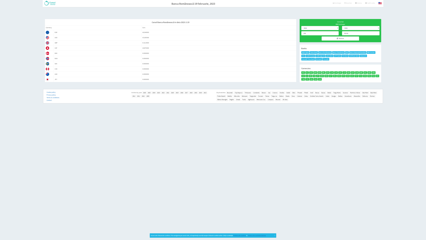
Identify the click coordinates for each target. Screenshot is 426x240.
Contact (49, 100)
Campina (270, 100)
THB (303, 79)
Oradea (282, 93)
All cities (285, 100)
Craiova (275, 93)
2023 (158, 93)
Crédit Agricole (320, 56)
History (359, 3)
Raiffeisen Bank (354, 56)
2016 (191, 93)
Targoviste (253, 96)
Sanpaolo (363, 56)
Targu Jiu (274, 96)
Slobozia (365, 96)
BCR (347, 52)
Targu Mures (337, 93)
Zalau (306, 96)
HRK (373, 73)
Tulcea (267, 96)
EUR (357, 73)
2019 (177, 93)
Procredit (326, 59)
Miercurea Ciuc (261, 100)
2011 (138, 96)
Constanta (256, 93)
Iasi (269, 93)
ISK (314, 76)
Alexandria (357, 96)
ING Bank (318, 59)
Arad (311, 93)
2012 (133, 96)
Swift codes (371, 3)
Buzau (323, 93)
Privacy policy (51, 95)
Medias (340, 96)
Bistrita (230, 96)
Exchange (337, 3)
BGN (319, 73)
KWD (326, 76)
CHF (336, 73)
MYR (343, 76)
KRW (322, 76)
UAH (311, 79)
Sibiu (293, 93)
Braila (329, 93)
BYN (327, 73)
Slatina (281, 96)
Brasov (264, 93)
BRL (323, 73)
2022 (163, 93)
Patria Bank (313, 52)
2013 (205, 93)
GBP (361, 73)
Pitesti (306, 93)
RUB (373, 76)
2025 (149, 93)
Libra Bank (329, 56)
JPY (318, 76)
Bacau (317, 93)
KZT (330, 76)
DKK (348, 73)
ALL (307, 73)
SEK (377, 76)
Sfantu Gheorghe (222, 100)
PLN (360, 76)
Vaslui (327, 96)
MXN (339, 76)
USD (315, 79)
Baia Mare (373, 93)
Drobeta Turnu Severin (316, 96)
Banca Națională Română (358, 52)
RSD (369, 76)
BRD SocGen (371, 52)
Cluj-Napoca (238, 93)
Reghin (232, 100)
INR (310, 76)
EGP (352, 73)
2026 (144, 93)
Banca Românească (325, 52)
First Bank (345, 56)
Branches (348, 3)
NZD (352, 76)
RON (365, 76)
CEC (303, 56)
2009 (147, 96)
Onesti (238, 100)
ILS (307, 76)
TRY (307, 79)
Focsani (260, 96)
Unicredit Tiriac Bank (308, 59)
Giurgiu (334, 96)
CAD (332, 73)
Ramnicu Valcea (355, 93)
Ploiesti (300, 93)
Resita (287, 96)
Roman (372, 96)
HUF (303, 76)
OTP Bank (337, 56)
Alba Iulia (237, 96)
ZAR (320, 79)
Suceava (345, 93)
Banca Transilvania (338, 52)
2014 (200, 93)
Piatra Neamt (221, 96)
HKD (369, 73)
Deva (293, 96)
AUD (311, 73)
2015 (195, 93)
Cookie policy (51, 92)
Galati (288, 93)
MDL (335, 76)
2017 (186, 93)
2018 (181, 93)
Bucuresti (230, 93)
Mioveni (278, 100)
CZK (344, 73)
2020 (172, 93)
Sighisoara (251, 100)
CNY (340, 73)
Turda (244, 100)
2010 (143, 96)
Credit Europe (310, 56)
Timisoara (248, 93)
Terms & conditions (53, 98)
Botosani (244, 96)
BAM (315, 73)
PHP (356, 76)
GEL (365, 73)
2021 (167, 93)
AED (303, 73)
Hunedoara (348, 96)
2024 (153, 93)
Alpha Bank (305, 52)
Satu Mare (365, 93)
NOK (347, 76)
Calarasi (299, 96)
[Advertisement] (213, 13)
